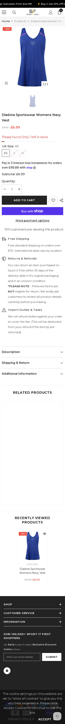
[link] (32, 491)
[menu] (4, 12)
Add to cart (24, 200)
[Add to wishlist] (53, 200)
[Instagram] (7, 670)
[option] (32, 57)
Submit (51, 657)
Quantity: (9, 181)
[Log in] (51, 12)
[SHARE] (60, 200)
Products (20, 21)
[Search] (14, 12)
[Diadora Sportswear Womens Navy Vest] (32, 546)
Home (6, 21)
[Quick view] (44, 533)
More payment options (32, 220)
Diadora (32, 564)
